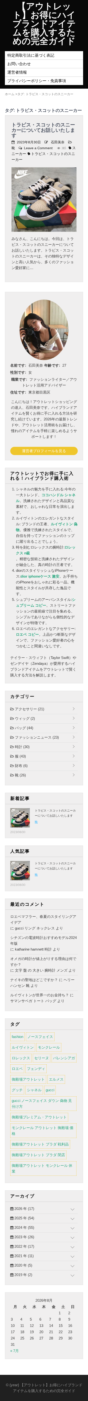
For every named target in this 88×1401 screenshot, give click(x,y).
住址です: (18, 392)
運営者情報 (17, 72)
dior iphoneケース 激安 (40, 576)
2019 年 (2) (22, 1275)
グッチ (17, 1090)
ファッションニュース (36, 737)
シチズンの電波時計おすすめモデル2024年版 (43, 940)
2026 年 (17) (23, 1209)
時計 (22, 747)
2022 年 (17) (23, 1246)
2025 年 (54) (23, 1218)
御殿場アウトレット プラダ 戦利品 (40, 1144)
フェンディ (36, 1069)
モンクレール (49, 1047)
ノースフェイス (40, 1037)
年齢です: (52, 365)
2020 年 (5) (22, 1265)
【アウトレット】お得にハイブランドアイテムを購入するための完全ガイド (44, 23)
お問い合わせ (19, 64)
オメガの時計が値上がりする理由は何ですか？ (43, 962)
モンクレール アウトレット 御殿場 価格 (42, 1131)
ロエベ (17, 1069)
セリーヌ (41, 1058)
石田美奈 (58, 142)
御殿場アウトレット (28, 1079)
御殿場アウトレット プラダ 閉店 (38, 1155)
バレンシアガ (64, 1058)
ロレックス (21, 1058)
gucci (50, 1090)
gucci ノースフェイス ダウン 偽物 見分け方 (42, 1103)
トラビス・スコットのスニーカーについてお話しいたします (43, 130)
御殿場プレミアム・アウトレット (39, 1117)
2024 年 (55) (23, 1227)
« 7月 (14, 1351)
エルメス (56, 1079)
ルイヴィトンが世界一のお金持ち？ (39, 995)
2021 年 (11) (23, 1256)
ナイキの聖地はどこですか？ (34, 980)
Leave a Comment (38, 148)
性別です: (18, 372)
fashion (17, 1037)
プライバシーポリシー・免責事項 (36, 80)
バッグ (23, 728)
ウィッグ (24, 718)
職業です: (19, 379)
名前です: (18, 365)
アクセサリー (29, 709)
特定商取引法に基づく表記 (30, 55)
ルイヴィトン (23, 1047)
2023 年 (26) (23, 1237)
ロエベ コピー (27, 634)
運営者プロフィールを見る (44, 451)
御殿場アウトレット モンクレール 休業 (42, 1168)
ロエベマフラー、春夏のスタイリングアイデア (43, 919)
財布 (21, 766)
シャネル (34, 1090)
